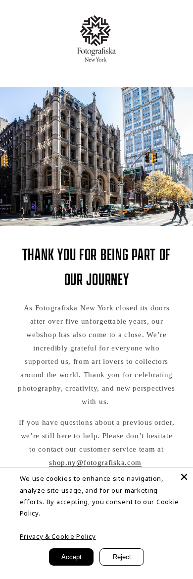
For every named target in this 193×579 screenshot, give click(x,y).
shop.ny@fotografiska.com (95, 462)
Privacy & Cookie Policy (58, 536)
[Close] (184, 477)
